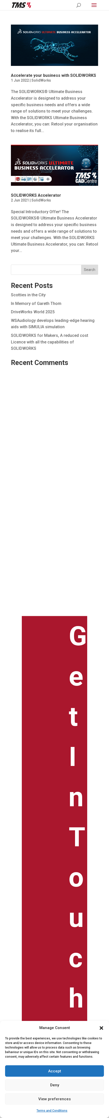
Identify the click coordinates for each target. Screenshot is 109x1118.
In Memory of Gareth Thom (36, 303)
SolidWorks (41, 80)
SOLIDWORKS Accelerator (36, 195)
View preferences (54, 1099)
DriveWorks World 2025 (33, 311)
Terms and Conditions (52, 1110)
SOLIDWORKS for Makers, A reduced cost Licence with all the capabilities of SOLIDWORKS (49, 342)
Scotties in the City (28, 294)
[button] (101, 1028)
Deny (54, 1085)
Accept (54, 1071)
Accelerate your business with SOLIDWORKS (53, 75)
